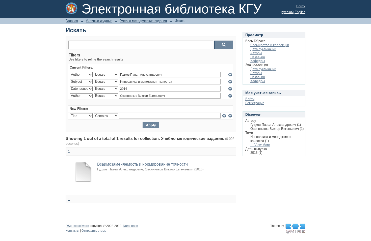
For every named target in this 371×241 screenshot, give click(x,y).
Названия (257, 57)
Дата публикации (263, 49)
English (300, 12)
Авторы (256, 53)
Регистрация (254, 103)
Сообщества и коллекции (269, 45)
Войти (300, 6)
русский (287, 12)
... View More (260, 145)
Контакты (72, 230)
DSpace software (77, 226)
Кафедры (257, 61)
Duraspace (130, 226)
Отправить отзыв (94, 230)
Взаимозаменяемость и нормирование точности (142, 164)
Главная (72, 21)
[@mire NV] (295, 228)
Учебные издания (99, 21)
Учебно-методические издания (143, 21)
